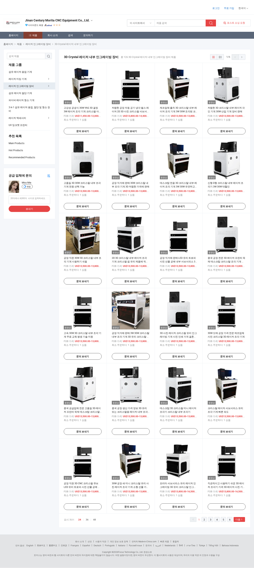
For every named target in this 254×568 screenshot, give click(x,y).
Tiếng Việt (213, 545)
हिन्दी (181, 545)
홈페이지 (13, 35)
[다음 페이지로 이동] (242, 57)
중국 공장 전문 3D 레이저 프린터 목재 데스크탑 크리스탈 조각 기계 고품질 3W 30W (226, 261)
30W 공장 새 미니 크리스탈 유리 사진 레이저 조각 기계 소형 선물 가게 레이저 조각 (130, 487)
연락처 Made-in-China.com (144, 541)
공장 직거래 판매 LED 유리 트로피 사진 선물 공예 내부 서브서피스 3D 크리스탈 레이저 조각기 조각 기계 (178, 261)
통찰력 (176, 541)
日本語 (64, 545)
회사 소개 (53, 35)
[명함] (48, 175)
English (29, 545)
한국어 (148, 545)
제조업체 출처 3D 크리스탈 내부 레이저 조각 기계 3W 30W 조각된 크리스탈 (178, 111)
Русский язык (135, 545)
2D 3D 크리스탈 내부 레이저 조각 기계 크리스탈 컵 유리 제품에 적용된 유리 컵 (130, 261)
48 (94, 519)
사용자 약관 (100, 541)
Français (75, 545)
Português (110, 545)
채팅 (29, 186)
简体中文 (41, 545)
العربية (158, 545)
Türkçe (202, 545)
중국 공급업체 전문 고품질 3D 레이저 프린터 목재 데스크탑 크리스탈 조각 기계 (82, 411)
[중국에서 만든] (25, 7)
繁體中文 (53, 545)
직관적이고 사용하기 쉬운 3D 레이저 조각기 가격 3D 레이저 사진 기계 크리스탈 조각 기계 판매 (226, 487)
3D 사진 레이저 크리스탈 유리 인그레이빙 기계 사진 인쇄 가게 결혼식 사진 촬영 (178, 336)
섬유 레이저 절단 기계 (20, 93)
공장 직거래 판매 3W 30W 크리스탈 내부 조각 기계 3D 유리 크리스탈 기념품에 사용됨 (130, 336)
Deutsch (97, 545)
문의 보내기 (82, 131)
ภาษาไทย (190, 545)
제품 (34, 35)
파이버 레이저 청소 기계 (21, 100)
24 (79, 519)
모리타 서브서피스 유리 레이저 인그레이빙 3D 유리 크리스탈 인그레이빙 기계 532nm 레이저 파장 (178, 487)
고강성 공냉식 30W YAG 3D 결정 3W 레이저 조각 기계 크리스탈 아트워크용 (82, 111)
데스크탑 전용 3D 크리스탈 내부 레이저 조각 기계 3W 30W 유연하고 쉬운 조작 (178, 186)
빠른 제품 (164, 541)
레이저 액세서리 (17, 118)
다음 (238, 519)
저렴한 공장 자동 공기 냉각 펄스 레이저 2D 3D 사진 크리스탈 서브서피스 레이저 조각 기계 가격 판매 (130, 111)
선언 (90, 541)
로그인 (216, 8)
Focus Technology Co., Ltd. (130, 552)
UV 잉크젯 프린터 (18, 125)
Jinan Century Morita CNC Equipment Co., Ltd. (57, 20)
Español (86, 545)
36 (87, 519)
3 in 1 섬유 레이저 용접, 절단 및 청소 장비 (29, 109)
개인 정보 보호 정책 (119, 541)
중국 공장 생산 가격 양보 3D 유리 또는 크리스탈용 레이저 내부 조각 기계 (130, 411)
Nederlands (170, 545)
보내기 (29, 208)
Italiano (121, 545)
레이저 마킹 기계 (18, 79)
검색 (70, 35)
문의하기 (88, 35)
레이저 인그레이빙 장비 (21, 86)
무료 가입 (229, 8)
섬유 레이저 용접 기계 (20, 71)
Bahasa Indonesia (230, 545)
